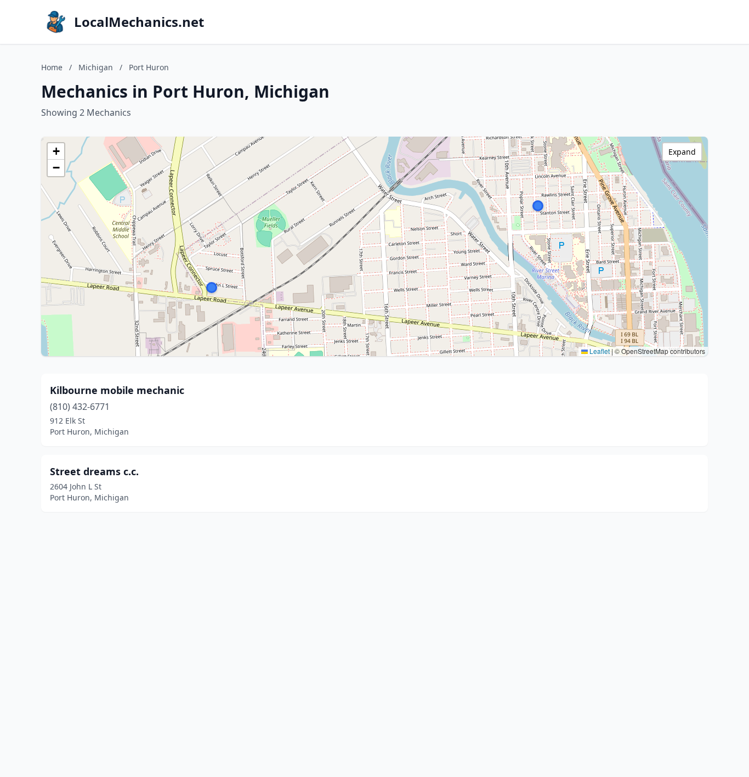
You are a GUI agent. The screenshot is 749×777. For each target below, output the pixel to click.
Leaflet (599, 351)
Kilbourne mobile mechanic (117, 390)
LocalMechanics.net (139, 22)
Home (52, 67)
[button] (537, 205)
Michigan (95, 67)
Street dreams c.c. (94, 471)
